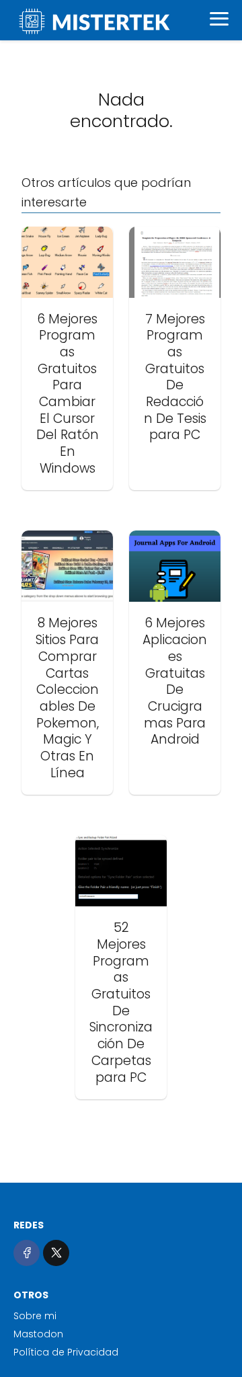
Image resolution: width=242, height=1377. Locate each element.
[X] (56, 1253)
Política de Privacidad (65, 1352)
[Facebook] (26, 1253)
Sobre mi (34, 1316)
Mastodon (38, 1334)
